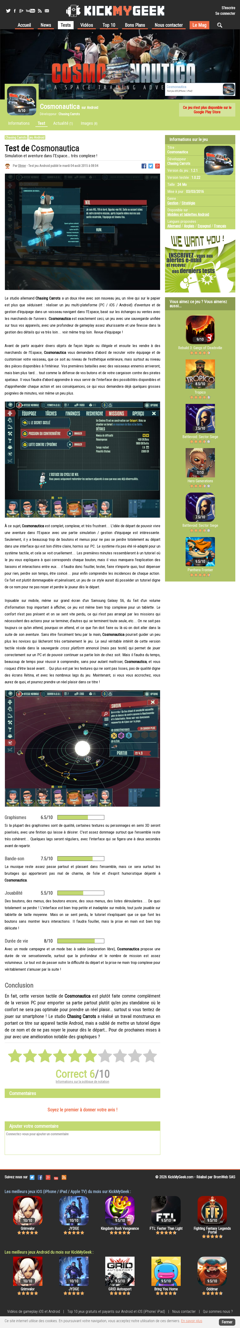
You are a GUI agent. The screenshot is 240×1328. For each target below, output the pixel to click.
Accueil (24, 25)
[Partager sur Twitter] (151, 165)
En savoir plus (191, 1321)
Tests (66, 25)
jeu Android (37, 137)
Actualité (63, 123)
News (46, 25)
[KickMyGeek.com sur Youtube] (56, 1177)
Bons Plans (135, 25)
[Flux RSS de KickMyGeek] (39, 10)
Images (89, 123)
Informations (19, 123)
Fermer (227, 1322)
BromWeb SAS (224, 1177)
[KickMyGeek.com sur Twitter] (32, 1177)
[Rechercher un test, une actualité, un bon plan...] (221, 25)
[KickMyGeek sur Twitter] (8, 10)
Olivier (22, 166)
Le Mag (199, 25)
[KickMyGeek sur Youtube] (30, 10)
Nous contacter (169, 25)
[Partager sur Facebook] (144, 165)
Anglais (189, 226)
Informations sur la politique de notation (82, 1081)
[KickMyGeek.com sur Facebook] (40, 1177)
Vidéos (86, 25)
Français (220, 226)
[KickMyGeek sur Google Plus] (21, 10)
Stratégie (188, 203)
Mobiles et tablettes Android (188, 214)
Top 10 (109, 25)
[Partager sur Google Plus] (157, 165)
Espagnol (204, 226)
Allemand (174, 226)
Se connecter (225, 13)
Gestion (172, 203)
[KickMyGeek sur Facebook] (15, 10)
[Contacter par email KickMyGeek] (46, 10)
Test (41, 123)
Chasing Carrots (16, 137)
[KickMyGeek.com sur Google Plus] (48, 1177)
